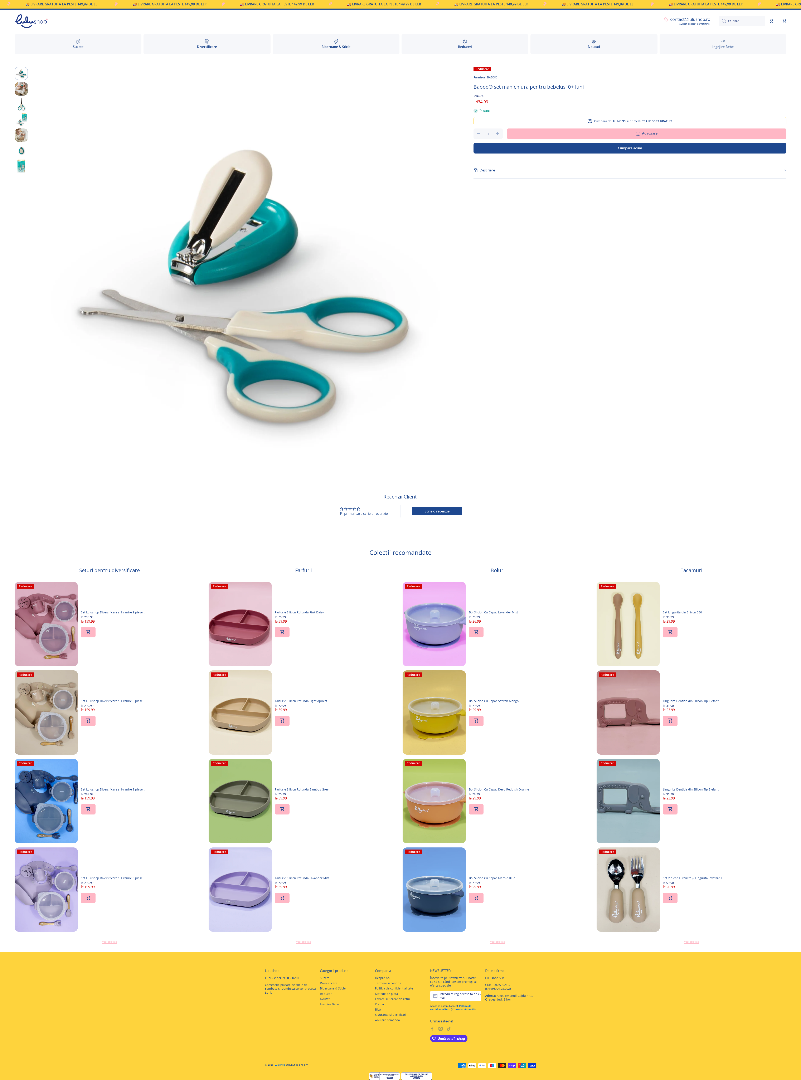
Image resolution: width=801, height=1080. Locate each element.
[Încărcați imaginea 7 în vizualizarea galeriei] (21, 166)
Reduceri (326, 994)
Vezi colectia (109, 941)
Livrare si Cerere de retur (392, 999)
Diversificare (328, 983)
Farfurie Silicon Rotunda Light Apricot (301, 701)
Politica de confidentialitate (394, 988)
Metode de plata (386, 994)
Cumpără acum (630, 148)
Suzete (324, 978)
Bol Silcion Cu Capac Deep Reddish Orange (499, 789)
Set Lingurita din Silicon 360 (682, 612)
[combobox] (742, 21)
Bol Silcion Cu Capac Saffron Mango (494, 701)
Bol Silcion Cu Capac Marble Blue (492, 878)
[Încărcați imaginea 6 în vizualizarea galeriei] (21, 150)
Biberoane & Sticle (333, 988)
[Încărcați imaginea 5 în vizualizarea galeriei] (21, 135)
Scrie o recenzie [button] (437, 511)
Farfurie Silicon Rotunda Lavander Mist (302, 878)
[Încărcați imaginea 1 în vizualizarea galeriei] (21, 73)
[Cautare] (722, 21)
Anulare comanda (387, 1020)
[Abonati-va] (476, 996)
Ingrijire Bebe (329, 1004)
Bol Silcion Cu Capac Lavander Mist (493, 612)
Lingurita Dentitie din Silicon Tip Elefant (691, 701)
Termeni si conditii (388, 983)
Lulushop (280, 1064)
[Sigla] (31, 21)
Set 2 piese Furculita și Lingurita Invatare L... (694, 878)
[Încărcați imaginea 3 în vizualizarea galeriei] (21, 104)
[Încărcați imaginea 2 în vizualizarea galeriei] (21, 89)
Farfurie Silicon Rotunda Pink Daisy (299, 612)
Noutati (325, 999)
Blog (378, 1009)
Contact (380, 1004)
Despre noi (382, 978)
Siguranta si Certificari (390, 1015)
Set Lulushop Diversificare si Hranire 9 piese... (113, 612)
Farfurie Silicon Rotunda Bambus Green (302, 789)
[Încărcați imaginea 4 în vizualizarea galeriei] (21, 119)
